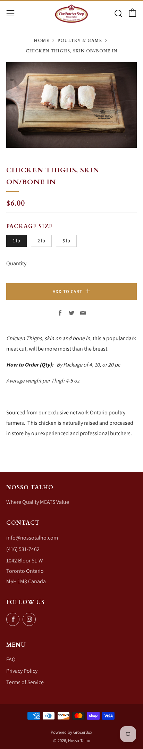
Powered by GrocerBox (71, 732)
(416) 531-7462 (23, 549)
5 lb (66, 240)
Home (41, 40)
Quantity (16, 263)
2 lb (41, 240)
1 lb (16, 240)
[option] (71, 105)
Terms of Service (25, 682)
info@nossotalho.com (32, 537)
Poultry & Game (79, 40)
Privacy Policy (21, 670)
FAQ (11, 659)
